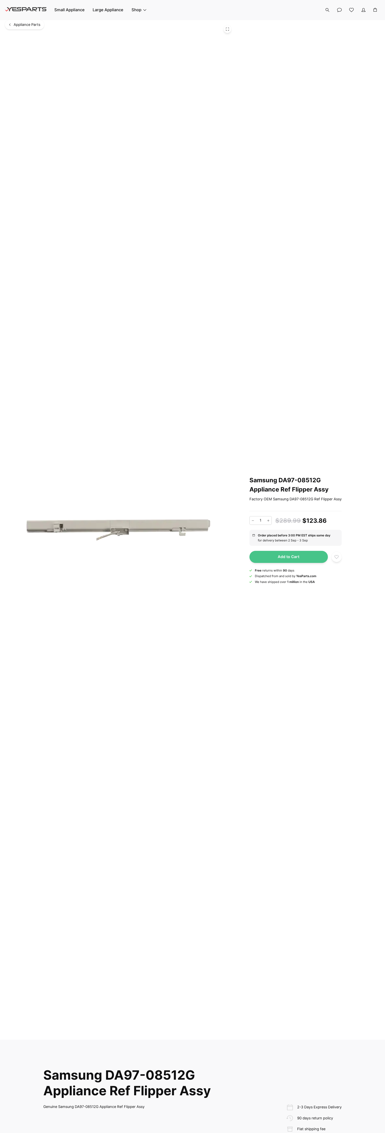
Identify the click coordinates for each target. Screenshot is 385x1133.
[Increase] (268, 521)
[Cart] (375, 10)
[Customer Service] (339, 10)
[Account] (363, 10)
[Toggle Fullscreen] (227, 29)
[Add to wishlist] (336, 557)
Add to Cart (288, 556)
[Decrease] (253, 521)
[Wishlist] (351, 10)
